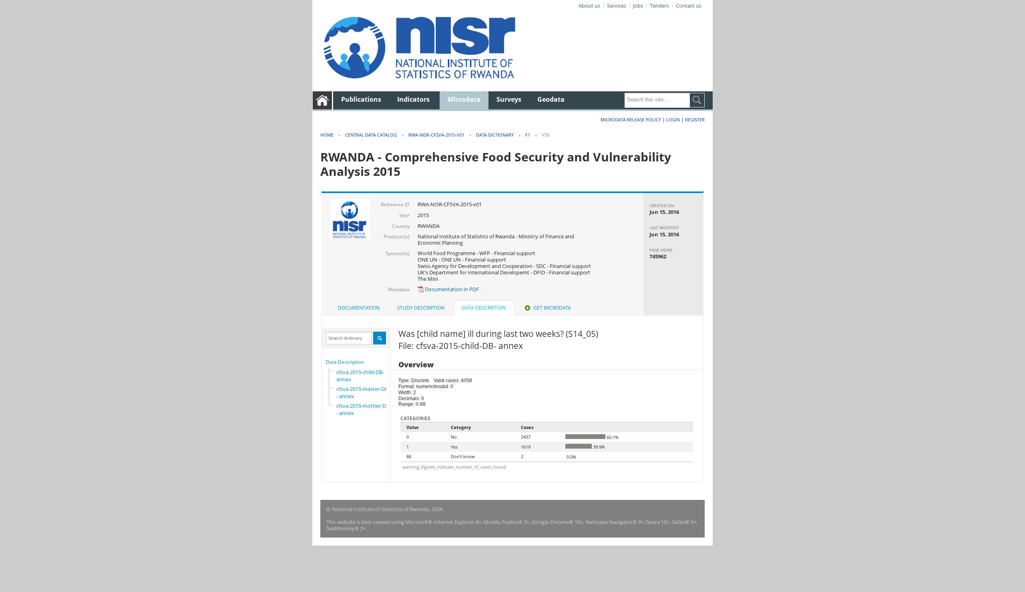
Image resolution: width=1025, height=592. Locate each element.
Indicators (413, 99)
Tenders (659, 5)
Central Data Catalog (371, 135)
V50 (545, 135)
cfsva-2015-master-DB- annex (362, 392)
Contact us (688, 5)
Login (673, 120)
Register (695, 120)
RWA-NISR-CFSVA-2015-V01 (436, 135)
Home (327, 135)
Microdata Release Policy (631, 120)
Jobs (638, 5)
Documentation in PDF (451, 289)
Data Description (345, 361)
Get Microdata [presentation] (552, 307)
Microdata (464, 99)
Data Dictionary (495, 135)
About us (589, 5)
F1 (527, 135)
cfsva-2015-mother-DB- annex (362, 409)
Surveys (508, 99)
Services (616, 5)
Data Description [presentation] (484, 307)
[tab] (359, 308)
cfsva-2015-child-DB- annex (360, 375)
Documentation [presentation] (359, 307)
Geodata (551, 99)
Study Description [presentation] (420, 307)
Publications (361, 99)
